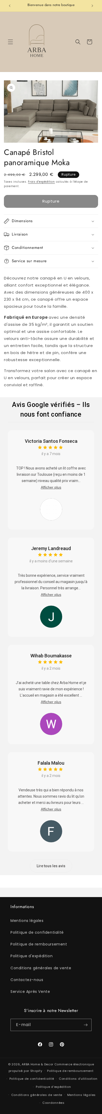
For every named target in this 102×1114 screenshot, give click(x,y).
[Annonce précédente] (9, 6)
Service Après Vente (30, 991)
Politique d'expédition (31, 956)
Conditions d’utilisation (78, 1079)
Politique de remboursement (38, 944)
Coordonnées (53, 1103)
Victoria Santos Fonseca (51, 441)
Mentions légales (27, 920)
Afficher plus (51, 487)
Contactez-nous (26, 979)
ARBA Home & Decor (37, 1064)
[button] (10, 42)
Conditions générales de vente (40, 968)
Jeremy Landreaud (51, 548)
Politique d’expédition (53, 1087)
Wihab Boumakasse (51, 655)
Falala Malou (51, 763)
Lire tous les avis (51, 866)
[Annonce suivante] (92, 6)
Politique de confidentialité (37, 932)
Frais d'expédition (41, 182)
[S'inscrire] (85, 1025)
